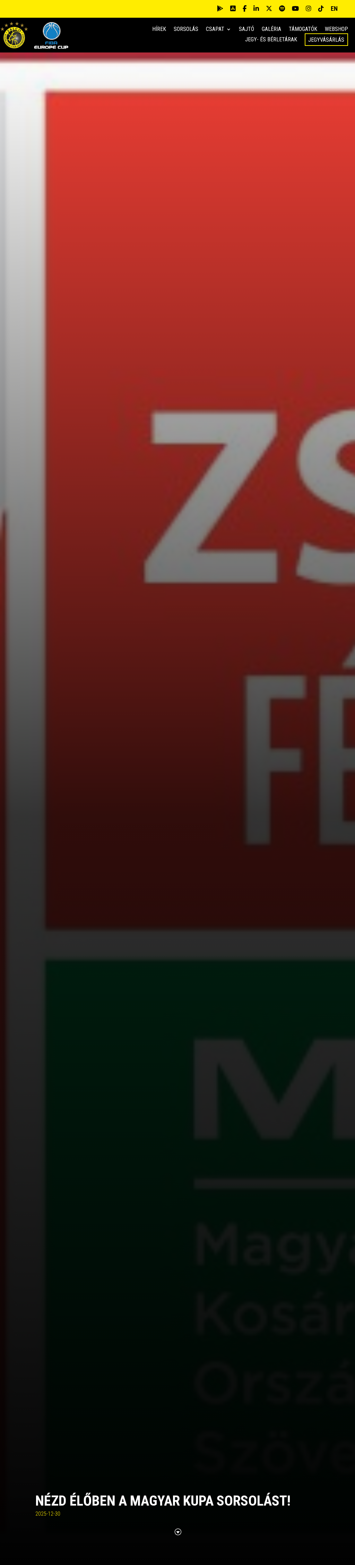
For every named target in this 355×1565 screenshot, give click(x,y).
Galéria (271, 29)
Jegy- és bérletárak (271, 40)
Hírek (159, 29)
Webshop (336, 29)
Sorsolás (186, 29)
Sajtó (246, 29)
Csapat (215, 29)
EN (334, 8)
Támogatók (303, 29)
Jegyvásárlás (326, 39)
